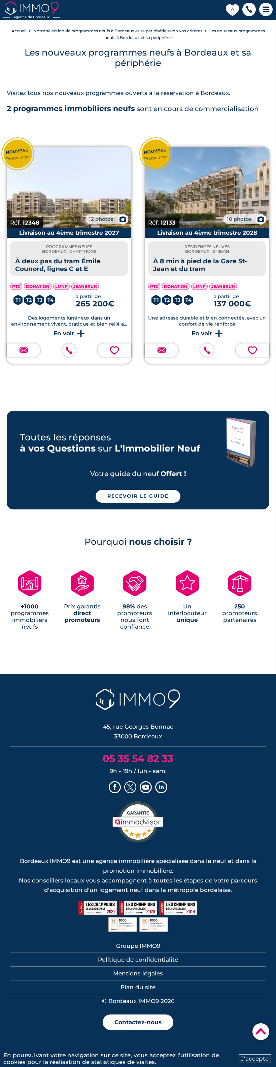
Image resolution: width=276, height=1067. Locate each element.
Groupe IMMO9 (138, 945)
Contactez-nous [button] (138, 1022)
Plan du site (138, 987)
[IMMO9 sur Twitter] (130, 788)
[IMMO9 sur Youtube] (146, 788)
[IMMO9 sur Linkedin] (161, 788)
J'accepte (255, 1058)
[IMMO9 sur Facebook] (115, 788)
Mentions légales (138, 973)
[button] (249, 10)
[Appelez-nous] (69, 350)
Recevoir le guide (138, 496)
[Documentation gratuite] (23, 350)
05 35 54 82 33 (138, 758)
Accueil (18, 30)
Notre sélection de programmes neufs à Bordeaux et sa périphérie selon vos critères (117, 30)
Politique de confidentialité (138, 959)
